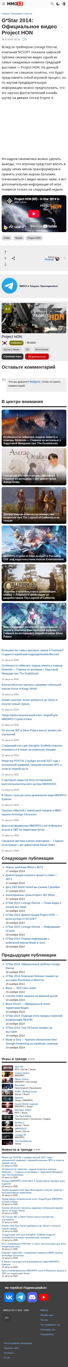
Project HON (34, 238)
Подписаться (37, 356)
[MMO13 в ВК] (9, 1297)
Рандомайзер (47, 1334)
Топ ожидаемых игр (50, 1324)
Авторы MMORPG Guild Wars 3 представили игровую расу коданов (33, 1182)
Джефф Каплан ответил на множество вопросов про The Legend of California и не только (31, 517)
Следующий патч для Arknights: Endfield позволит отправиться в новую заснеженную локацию (29, 1236)
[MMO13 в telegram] (34, 292)
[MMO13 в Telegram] (21, 1297)
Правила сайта (11, 1348)
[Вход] (63, 4)
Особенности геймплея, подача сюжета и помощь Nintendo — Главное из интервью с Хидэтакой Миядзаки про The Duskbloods (32, 440)
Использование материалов (18, 1343)
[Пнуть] (5, 264)
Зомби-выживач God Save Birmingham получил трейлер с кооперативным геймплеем (33, 1191)
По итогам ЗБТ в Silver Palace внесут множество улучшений (28, 1218)
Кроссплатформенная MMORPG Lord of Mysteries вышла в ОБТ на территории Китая (34, 1272)
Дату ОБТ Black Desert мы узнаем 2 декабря (33, 887)
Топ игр (44, 1320)
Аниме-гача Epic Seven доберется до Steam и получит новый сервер (31, 1227)
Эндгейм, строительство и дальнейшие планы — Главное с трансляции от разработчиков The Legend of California (29, 594)
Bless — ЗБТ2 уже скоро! (21, 988)
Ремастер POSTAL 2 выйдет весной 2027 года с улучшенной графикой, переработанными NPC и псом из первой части (32, 764)
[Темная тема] (58, 4)
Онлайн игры (46, 1315)
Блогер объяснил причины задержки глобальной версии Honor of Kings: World (32, 1209)
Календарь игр (47, 1329)
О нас (7, 1357)
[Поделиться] (13, 258)
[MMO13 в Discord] (32, 1297)
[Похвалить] (5, 252)
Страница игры (12, 356)
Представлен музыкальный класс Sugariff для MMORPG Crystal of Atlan (32, 1200)
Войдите (35, 381)
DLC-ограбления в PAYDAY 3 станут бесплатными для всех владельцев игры (34, 1245)
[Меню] (4, 4)
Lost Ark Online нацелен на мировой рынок (32, 996)
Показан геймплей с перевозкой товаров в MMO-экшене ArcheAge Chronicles (32, 1254)
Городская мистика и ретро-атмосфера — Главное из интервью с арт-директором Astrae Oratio (30, 478)
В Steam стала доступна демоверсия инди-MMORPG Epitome (30, 1263)
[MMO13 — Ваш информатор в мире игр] (15, 4)
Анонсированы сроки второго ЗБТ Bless (30, 895)
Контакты (8, 1353)
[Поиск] (52, 4)
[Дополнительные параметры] (64, 258)
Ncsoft (18, 238)
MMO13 (44, 1310)
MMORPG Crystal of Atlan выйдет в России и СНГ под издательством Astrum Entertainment (33, 558)
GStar (7, 238)
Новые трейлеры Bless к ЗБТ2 (24, 867)
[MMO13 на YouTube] (44, 1297)
